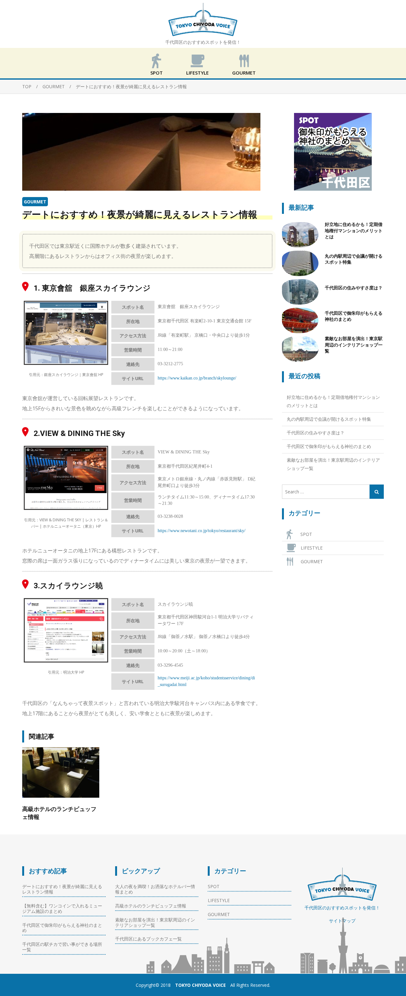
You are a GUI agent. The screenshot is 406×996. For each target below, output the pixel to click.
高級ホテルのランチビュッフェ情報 (59, 813)
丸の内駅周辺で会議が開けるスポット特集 (354, 259)
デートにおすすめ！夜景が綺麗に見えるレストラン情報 (62, 889)
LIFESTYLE (197, 72)
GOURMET (244, 72)
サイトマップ (342, 921)
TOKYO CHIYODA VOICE (200, 985)
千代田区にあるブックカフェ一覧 (148, 939)
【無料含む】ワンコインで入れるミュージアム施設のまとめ (62, 908)
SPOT (156, 72)
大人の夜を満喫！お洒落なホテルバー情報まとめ (155, 889)
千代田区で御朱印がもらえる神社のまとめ (354, 316)
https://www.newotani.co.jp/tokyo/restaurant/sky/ (202, 530)
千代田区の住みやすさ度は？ (354, 287)
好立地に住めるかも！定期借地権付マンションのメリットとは (354, 230)
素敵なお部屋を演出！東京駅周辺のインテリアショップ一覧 (354, 344)
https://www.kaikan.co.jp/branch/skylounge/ (197, 378)
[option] (60, 784)
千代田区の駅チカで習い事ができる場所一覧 (62, 947)
